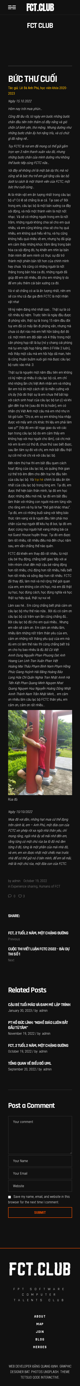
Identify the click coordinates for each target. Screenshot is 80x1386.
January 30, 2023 (20, 1011)
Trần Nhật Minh (43, 694)
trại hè (50, 474)
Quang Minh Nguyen (42, 683)
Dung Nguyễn (25, 655)
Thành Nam (24, 694)
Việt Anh (39, 383)
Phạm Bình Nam (42, 666)
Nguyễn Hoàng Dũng (49, 688)
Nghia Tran (42, 677)
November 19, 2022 (21, 1034)
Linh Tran (30, 661)
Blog (39, 1339)
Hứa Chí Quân (25, 677)
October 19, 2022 (35, 881)
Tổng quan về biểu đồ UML (29, 1063)
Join (40, 1332)
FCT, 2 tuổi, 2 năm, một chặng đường (38, 1045)
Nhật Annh (58, 677)
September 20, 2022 (22, 1069)
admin (16, 881)
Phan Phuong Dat (47, 655)
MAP (40, 1324)
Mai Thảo (24, 666)
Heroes (40, 1347)
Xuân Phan (44, 661)
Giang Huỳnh (24, 672)
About (40, 1316)
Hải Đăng (40, 672)
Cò (50, 650)
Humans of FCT (49, 886)
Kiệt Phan (21, 683)
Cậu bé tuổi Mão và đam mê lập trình (39, 1004)
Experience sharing (24, 886)
